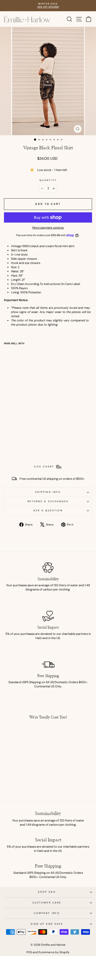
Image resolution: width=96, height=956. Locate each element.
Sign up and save (47, 923)
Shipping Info (48, 492)
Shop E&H (47, 891)
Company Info (47, 913)
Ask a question (47, 510)
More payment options (48, 228)
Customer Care (46, 902)
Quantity (48, 180)
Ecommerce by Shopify (53, 952)
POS (29, 952)
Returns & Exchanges (48, 501)
